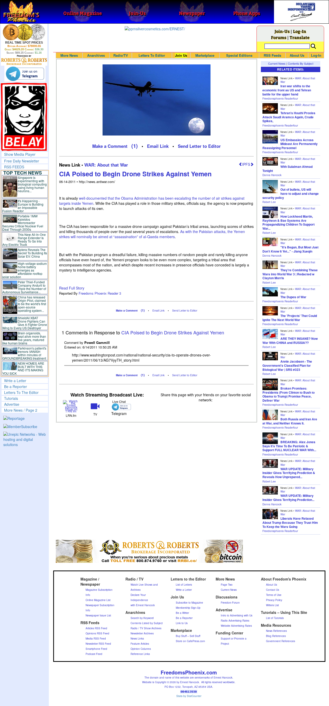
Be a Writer (182, 613)
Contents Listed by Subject (147, 623)
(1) (134, 145)
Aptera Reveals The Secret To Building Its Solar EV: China (32, 252)
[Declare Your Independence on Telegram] (24, 73)
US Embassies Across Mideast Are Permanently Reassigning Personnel (290, 144)
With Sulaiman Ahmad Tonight (287, 168)
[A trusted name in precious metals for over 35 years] (24, 60)
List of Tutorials (275, 618)
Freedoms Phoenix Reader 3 (100, 293)
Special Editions (239, 55)
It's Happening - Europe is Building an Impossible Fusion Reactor (22, 206)
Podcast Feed (94, 654)
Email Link (158, 146)
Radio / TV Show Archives (146, 628)
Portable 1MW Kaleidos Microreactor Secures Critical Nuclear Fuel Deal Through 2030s (22, 222)
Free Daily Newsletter (21, 160)
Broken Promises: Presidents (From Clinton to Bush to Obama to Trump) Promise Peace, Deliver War (288, 394)
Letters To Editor (152, 55)
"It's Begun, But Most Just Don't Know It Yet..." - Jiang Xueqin (290, 249)
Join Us (181, 55)
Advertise (11, 404)
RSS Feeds (272, 55)
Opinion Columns (141, 649)
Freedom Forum (230, 602)
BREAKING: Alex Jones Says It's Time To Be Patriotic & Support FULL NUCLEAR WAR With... (289, 446)
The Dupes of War (293, 297)
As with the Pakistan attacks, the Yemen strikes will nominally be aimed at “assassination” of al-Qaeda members (152, 234)
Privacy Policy (274, 600)
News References (276, 631)
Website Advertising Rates (236, 625)
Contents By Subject (300, 63)
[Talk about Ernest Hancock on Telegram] (119, 407)
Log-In (299, 31)
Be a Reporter (15, 386)
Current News (277, 63)
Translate (299, 37)
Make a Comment (109, 146)
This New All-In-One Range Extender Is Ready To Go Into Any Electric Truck (24, 239)
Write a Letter (15, 380)
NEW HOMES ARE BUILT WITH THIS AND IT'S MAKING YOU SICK (23, 368)
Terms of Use (273, 595)
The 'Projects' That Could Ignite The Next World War (289, 317)
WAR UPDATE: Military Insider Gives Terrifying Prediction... (288, 497)
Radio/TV (120, 55)
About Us (297, 55)
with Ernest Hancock (143, 605)
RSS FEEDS (14, 166)
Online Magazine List (98, 600)
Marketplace (204, 55)
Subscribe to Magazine (189, 602)
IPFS (246, 164)
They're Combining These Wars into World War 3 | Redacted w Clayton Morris (290, 274)
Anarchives (96, 55)
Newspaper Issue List (98, 615)
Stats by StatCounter (188, 696)
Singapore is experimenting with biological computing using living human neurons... (32, 184)
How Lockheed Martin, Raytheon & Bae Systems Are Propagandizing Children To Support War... (288, 222)
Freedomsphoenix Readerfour (280, 98)
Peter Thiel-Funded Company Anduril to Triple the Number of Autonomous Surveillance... (24, 287)
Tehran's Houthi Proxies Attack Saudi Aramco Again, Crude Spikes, (288, 117)
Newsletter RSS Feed (98, 643)
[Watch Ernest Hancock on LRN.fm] (71, 406)
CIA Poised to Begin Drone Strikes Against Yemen (135, 173)
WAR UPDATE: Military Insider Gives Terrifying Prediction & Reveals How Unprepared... (288, 473)
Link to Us (182, 623)
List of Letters (184, 584)
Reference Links (140, 654)
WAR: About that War (106, 165)
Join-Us (282, 31)
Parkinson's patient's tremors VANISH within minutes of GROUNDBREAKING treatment (24, 353)
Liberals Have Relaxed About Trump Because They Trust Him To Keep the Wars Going (290, 522)
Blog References (276, 636)
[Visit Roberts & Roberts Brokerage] (24, 32)
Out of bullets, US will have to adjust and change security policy (290, 193)
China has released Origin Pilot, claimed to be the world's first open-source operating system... (32, 304)
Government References (280, 641)
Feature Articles (140, 643)
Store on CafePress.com (190, 641)
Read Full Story (71, 288)
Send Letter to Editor (199, 146)
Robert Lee (269, 202)
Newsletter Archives (142, 633)
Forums (278, 37)
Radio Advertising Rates (235, 620)
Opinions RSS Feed (97, 633)
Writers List (272, 605)
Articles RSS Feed (96, 628)
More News (69, 55)
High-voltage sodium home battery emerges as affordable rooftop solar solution (24, 270)
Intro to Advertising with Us (236, 615)
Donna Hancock (271, 175)
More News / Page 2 (20, 410)
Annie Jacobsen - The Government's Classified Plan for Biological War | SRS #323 (287, 365)
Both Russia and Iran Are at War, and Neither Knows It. (289, 421)
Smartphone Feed (96, 649)
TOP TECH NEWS (22, 172)
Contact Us (272, 590)
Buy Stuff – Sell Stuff (188, 636)
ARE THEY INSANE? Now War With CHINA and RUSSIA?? (290, 340)
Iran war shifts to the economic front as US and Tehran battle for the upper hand (286, 90)
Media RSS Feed (96, 638)
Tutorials (11, 398)
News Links (137, 638)
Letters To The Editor (21, 392)
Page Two (227, 584)
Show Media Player (19, 154)
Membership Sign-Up (188, 608)
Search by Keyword (142, 618)
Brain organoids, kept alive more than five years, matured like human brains (24, 338)
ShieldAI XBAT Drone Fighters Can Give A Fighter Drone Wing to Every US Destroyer (24, 323)
